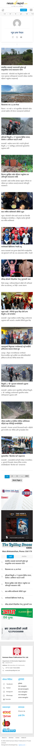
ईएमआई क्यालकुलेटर (23, 689)
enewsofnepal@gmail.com (12, 670)
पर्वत (15, 14)
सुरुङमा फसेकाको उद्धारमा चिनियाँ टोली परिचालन (14, 385)
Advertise (11, 737)
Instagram (9, 692)
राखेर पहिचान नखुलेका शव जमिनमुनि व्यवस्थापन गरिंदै (15, 176)
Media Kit (23, 737)
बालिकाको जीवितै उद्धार (12, 211)
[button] (31, 10)
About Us (4, 737)
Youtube (8, 699)
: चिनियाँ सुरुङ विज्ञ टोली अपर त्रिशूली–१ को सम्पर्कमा (14, 313)
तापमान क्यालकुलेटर (23, 698)
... (22, 476)
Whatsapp (9, 696)
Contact (17, 737)
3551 (27, 476)
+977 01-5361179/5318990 (12, 668)
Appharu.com (22, 745)
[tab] (10, 556)
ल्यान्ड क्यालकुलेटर (22, 692)
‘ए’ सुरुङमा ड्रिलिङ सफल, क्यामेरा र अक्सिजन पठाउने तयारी (15, 138)
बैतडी (27, 14)
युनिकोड (20, 684)
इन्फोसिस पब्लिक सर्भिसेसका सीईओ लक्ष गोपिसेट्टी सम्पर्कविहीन (15, 422)
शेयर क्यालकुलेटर (22, 686)
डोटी (10, 14)
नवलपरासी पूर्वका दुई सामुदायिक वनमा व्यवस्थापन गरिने (13, 68)
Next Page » (17, 480)
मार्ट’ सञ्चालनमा (13, 456)
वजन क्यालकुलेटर (22, 695)
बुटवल (21, 14)
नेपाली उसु (11, 246)
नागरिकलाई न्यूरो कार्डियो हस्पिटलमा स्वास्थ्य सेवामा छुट (16, 348)
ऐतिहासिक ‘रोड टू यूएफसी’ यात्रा (15, 279)
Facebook (10, 684)
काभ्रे (5, 14)
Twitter (8, 688)
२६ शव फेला (10, 104)
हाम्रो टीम (21, 715)
